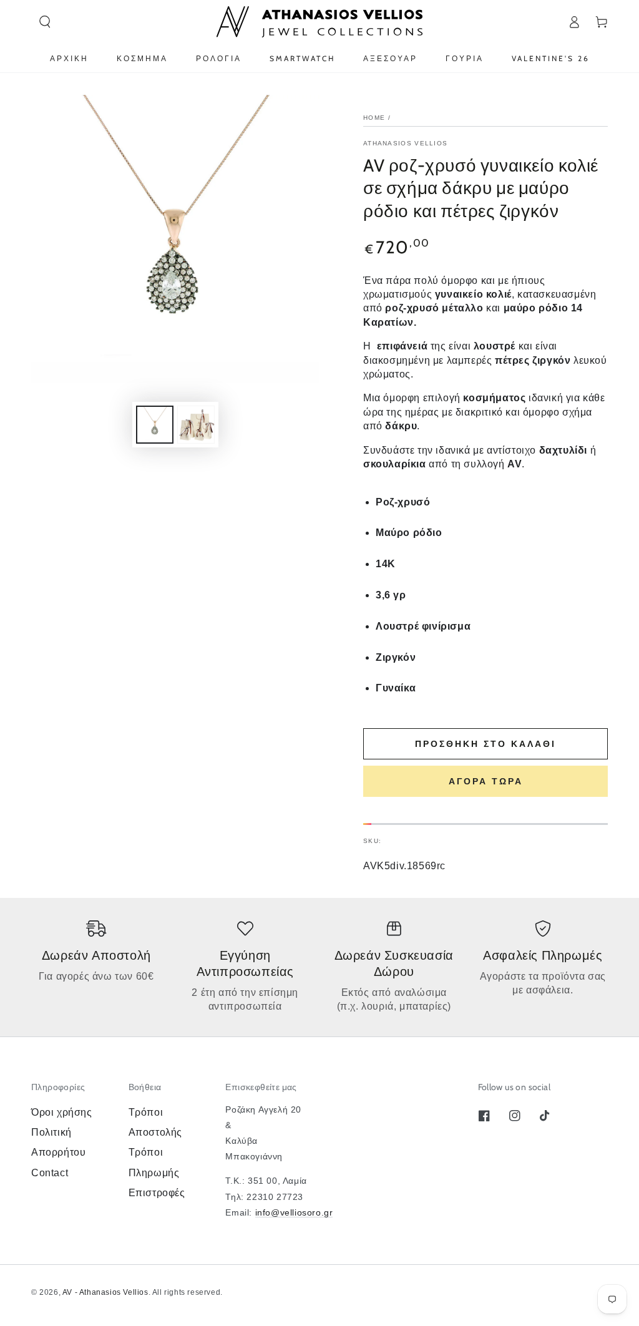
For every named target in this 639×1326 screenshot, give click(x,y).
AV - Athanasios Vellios (105, 1292)
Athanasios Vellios (405, 143)
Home (374, 117)
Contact (49, 1173)
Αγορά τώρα (486, 781)
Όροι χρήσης (61, 1112)
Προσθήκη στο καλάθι (485, 744)
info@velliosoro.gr (294, 1212)
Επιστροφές (157, 1192)
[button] (45, 22)
